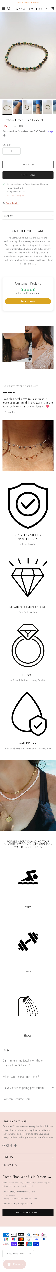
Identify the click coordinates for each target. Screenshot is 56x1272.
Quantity (6, 144)
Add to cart (28, 164)
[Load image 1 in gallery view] (28, 55)
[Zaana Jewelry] (28, 8)
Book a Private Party (28, 1212)
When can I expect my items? (20, 1076)
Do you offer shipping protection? (23, 1087)
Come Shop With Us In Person (26, 1176)
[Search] (10, 8)
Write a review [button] (28, 301)
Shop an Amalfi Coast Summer (28, 2)
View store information (15, 196)
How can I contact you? (16, 1099)
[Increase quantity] (17, 151)
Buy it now (28, 175)
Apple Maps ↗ (8, 1204)
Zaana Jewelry (12, 203)
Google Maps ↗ (25, 1204)
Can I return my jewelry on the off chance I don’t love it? (23, 1063)
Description (7, 215)
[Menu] (3, 8)
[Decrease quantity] (5, 151)
